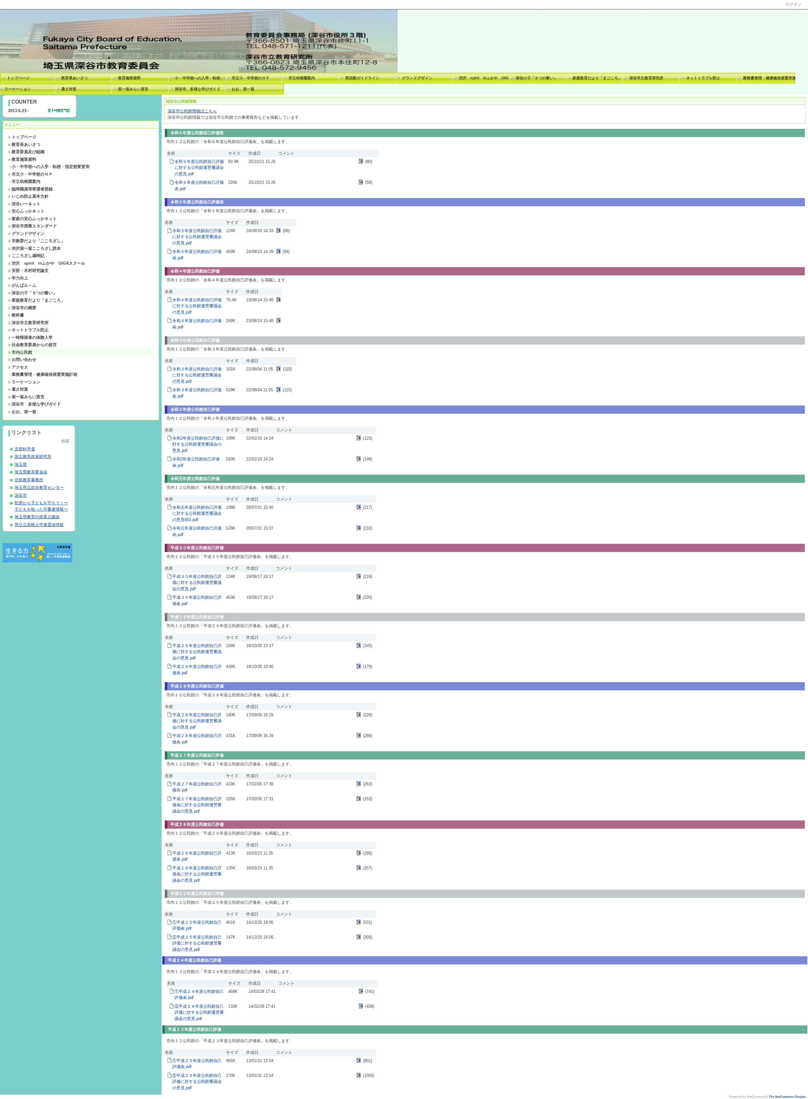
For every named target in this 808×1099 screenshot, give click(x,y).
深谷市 (21, 495)
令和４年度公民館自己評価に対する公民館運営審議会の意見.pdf (197, 306)
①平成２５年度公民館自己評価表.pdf (197, 925)
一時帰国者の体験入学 (32, 337)
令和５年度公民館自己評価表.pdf (197, 254)
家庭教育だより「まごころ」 (597, 78)
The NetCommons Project (787, 1096)
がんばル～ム (24, 285)
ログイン (793, 4)
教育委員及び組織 (28, 151)
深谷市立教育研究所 (646, 78)
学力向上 (20, 278)
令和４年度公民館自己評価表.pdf (197, 323)
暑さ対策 (68, 89)
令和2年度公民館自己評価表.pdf (196, 462)
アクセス (20, 367)
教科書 (18, 315)
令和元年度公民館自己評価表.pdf (197, 531)
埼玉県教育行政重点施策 (37, 516)
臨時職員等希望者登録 (32, 189)
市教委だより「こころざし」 (38, 240)
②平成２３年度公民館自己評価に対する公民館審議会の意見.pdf (197, 1081)
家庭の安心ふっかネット (34, 218)
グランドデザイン (417, 78)
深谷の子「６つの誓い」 (536, 78)
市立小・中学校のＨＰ (251, 78)
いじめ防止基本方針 (30, 196)
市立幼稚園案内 (301, 78)
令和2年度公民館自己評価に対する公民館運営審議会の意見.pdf (198, 444)
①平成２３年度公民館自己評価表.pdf (197, 1063)
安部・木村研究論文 (30, 270)
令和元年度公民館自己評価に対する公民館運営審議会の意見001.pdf (197, 513)
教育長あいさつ (74, 78)
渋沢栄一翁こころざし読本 (36, 248)
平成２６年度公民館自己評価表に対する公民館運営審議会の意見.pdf (197, 874)
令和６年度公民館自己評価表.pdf (199, 185)
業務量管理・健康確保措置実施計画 (769, 78)
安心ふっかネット (28, 211)
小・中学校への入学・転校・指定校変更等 (201, 78)
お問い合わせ (24, 359)
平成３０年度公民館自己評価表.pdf (197, 600)
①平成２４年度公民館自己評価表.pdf (199, 994)
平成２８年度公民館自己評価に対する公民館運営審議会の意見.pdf (197, 721)
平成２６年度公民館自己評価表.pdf (197, 856)
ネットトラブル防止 (703, 78)
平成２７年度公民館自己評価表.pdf (197, 787)
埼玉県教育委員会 (31, 472)
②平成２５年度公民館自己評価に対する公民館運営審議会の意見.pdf (197, 943)
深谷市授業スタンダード (34, 226)
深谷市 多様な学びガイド (197, 89)
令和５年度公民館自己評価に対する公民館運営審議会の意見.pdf (197, 236)
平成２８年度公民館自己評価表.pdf (197, 738)
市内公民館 (22, 352)
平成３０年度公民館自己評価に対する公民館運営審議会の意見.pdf (197, 582)
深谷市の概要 (24, 307)
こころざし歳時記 (28, 255)
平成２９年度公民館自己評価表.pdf (197, 669)
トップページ (18, 78)
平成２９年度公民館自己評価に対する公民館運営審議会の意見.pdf (197, 651)
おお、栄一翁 (243, 89)
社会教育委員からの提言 (34, 344)
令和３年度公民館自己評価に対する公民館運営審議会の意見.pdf (197, 375)
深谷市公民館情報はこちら (192, 111)
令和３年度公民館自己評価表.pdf (197, 393)
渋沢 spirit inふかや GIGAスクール (485, 78)
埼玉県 (21, 464)
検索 (65, 441)
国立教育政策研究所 (33, 456)
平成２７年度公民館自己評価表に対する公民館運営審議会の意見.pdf (197, 805)
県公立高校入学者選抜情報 (39, 524)
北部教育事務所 (29, 479)
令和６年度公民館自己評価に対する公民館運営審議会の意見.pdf (199, 167)
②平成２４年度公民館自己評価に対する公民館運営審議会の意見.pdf (199, 1012)
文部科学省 (25, 449)
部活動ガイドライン (362, 78)
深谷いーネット (26, 203)
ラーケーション (26, 382)
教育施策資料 (129, 78)
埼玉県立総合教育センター (39, 487)
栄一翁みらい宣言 (133, 89)
